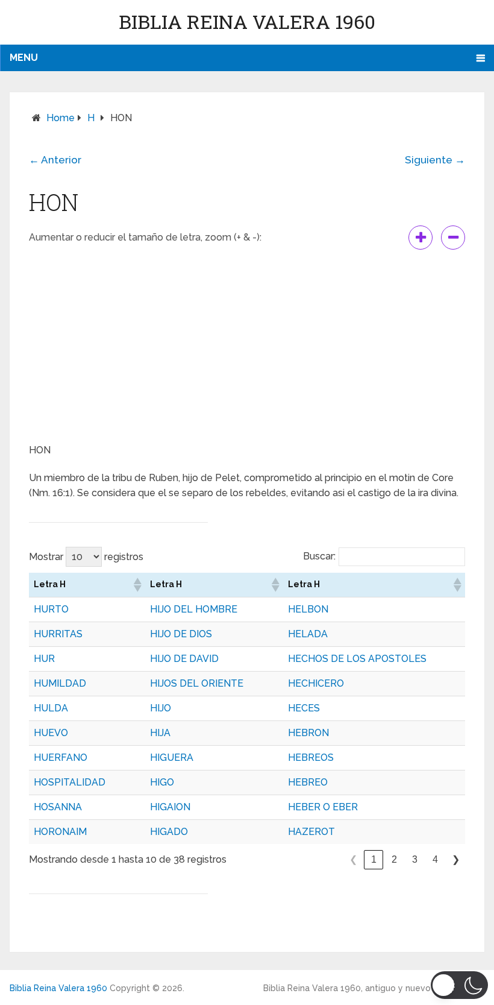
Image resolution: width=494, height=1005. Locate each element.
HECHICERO (316, 683)
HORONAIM (60, 831)
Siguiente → (435, 160)
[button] (136, 585)
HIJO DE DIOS (181, 634)
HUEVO (51, 733)
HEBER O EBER (323, 807)
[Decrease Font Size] (453, 237)
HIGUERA (171, 757)
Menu (24, 57)
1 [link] (374, 859)
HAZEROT (311, 831)
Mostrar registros (86, 556)
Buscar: (319, 556)
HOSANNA (58, 807)
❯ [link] (456, 859)
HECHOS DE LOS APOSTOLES (357, 658)
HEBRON (308, 733)
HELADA (308, 634)
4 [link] (435, 859)
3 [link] (414, 859)
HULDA (51, 708)
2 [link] (394, 859)
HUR (44, 658)
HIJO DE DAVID (184, 658)
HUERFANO (60, 757)
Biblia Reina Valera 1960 (247, 21)
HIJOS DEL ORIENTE (196, 683)
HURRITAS (58, 634)
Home (60, 118)
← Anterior (55, 160)
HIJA (160, 733)
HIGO (162, 782)
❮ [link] (353, 859)
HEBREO (308, 782)
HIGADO (169, 831)
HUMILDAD (60, 683)
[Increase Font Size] (420, 237)
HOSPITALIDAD (69, 782)
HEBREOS (311, 757)
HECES (304, 708)
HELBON (308, 609)
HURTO (51, 609)
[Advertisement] (247, 346)
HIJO (160, 708)
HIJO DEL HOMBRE (193, 609)
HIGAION (170, 807)
